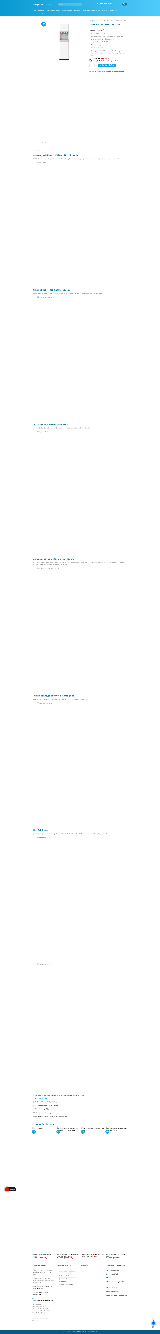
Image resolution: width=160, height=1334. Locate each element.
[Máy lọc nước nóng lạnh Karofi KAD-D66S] (117, 1190)
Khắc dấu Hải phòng (101, 5)
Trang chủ (92, 20)
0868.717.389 (43, 1292)
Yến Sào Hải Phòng (107, 5)
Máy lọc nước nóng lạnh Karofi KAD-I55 (93, 1254)
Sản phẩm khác (102, 10)
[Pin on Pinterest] (99, 75)
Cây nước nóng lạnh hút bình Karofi (103, 71)
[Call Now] (7, 1189)
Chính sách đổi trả (112, 1274)
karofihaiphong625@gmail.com (45, 1109)
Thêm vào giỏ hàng (107, 65)
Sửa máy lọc (50, 14)
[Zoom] (44, 142)
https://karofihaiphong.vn (45, 1113)
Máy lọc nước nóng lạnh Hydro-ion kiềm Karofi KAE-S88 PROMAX (68, 1255)
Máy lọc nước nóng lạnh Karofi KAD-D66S (116, 1255)
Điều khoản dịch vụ (112, 1278)
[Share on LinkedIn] (103, 75)
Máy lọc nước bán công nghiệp (71, 10)
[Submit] (80, 4)
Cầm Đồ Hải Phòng (111, 5)
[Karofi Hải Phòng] (44, 4)
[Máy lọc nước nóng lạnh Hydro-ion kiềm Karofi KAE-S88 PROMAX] (68, 1190)
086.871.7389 (106, 59)
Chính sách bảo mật (113, 1270)
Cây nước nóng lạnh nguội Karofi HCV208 (41, 1255)
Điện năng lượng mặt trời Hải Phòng (114, 5)
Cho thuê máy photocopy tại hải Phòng (97, 5)
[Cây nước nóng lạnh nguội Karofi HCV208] (43, 1190)
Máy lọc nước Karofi (38, 10)
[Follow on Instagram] (37, 1317)
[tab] (34, 151)
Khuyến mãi (113, 10)
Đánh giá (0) (40, 151)
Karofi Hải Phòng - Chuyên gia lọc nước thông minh (52, 1116)
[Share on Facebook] (91, 75)
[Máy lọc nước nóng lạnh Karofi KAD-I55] (93, 1190)
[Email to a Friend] (97, 75)
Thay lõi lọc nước (38, 14)
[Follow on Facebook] (34, 1317)
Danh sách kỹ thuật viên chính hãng (117, 1295)
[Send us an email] (43, 1317)
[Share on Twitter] (93, 75)
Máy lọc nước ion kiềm (53, 10)
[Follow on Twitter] (40, 1317)
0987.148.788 (37, 1294)
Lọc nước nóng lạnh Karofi (105, 20)
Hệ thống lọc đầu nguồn (90, 10)
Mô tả (34, 151)
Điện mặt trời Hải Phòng (119, 5)
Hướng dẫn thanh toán (113, 1288)
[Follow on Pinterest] (46, 1317)
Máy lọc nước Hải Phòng (104, 5)
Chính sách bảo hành (113, 1291)
